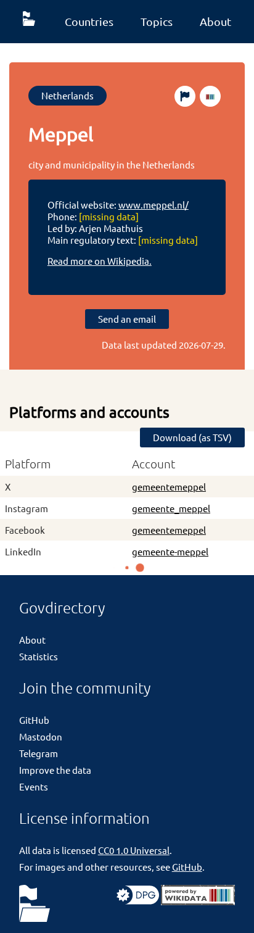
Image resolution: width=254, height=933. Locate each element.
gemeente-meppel (170, 551)
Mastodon (40, 736)
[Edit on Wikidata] (210, 96)
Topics (157, 21)
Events (33, 786)
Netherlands (67, 95)
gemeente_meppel (171, 508)
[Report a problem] (184, 96)
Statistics (38, 656)
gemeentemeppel (169, 486)
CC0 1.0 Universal (134, 850)
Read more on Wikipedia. (99, 261)
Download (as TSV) (192, 437)
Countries (89, 21)
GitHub (34, 720)
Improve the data (55, 770)
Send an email (127, 319)
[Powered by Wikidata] (198, 901)
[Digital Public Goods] (138, 901)
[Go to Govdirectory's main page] (34, 904)
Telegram (38, 753)
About (215, 21)
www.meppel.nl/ (153, 204)
